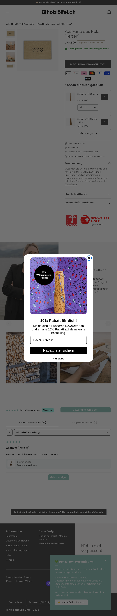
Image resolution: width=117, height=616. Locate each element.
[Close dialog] (89, 258)
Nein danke (58, 358)
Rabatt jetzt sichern (58, 350)
